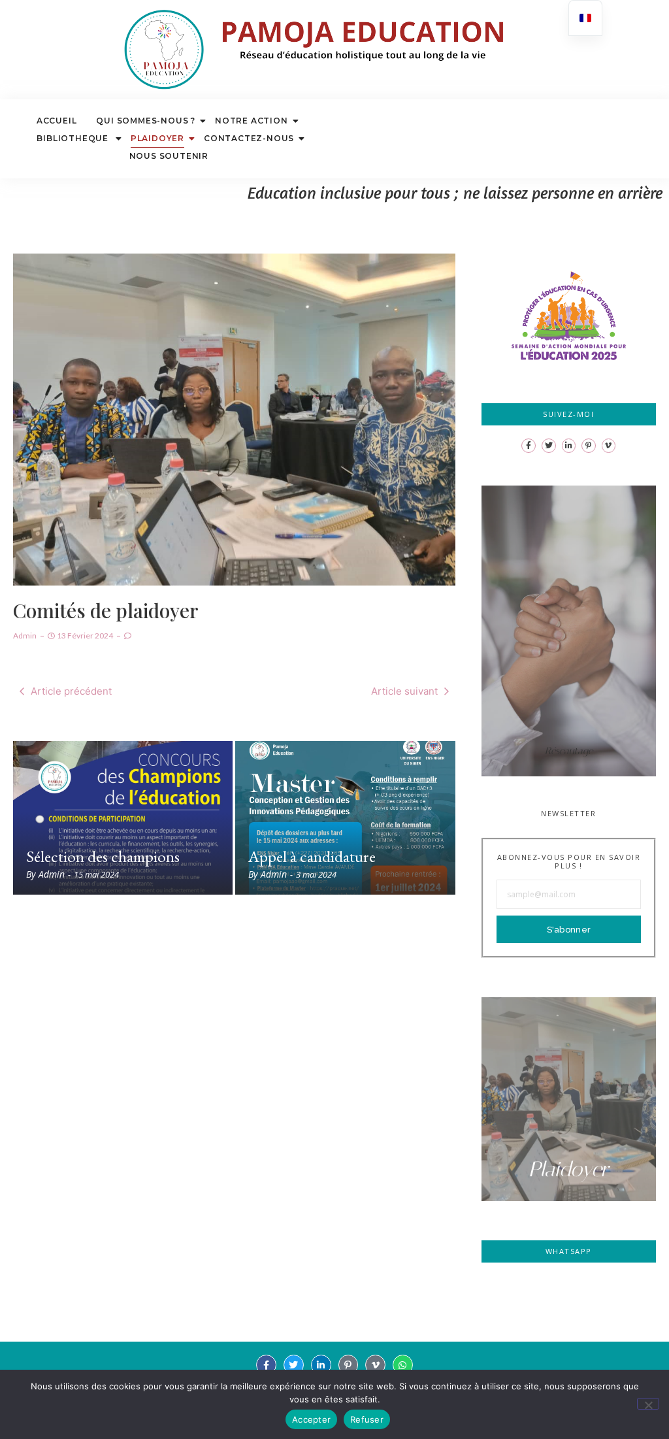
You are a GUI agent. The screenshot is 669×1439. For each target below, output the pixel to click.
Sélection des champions (103, 856)
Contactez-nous (249, 138)
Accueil (57, 120)
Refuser (366, 1419)
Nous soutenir (168, 156)
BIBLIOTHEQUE (73, 138)
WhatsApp (569, 1251)
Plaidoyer (157, 138)
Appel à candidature (312, 856)
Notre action (251, 120)
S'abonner (569, 930)
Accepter (311, 1419)
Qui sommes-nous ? (145, 120)
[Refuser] (648, 1404)
